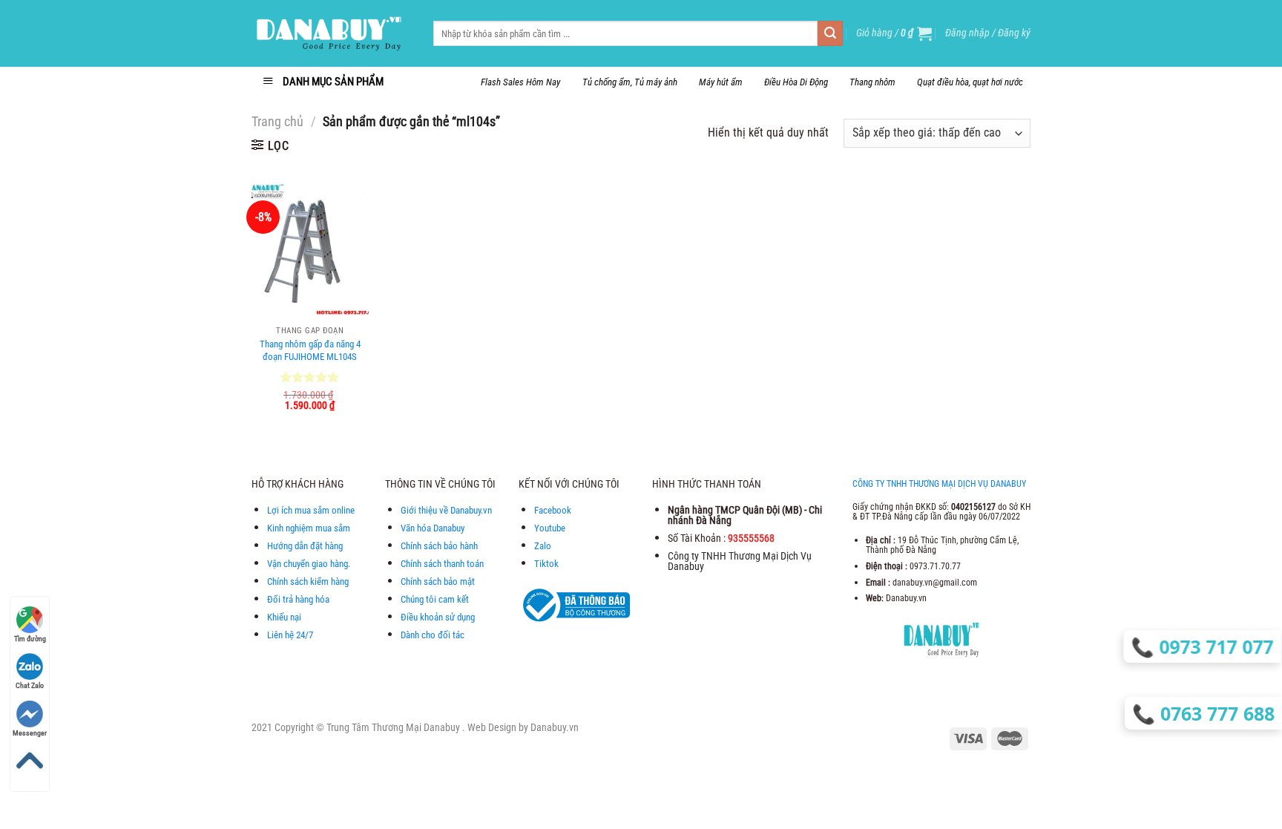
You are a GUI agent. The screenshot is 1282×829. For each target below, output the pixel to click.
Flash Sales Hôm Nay (520, 82)
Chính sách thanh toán (442, 563)
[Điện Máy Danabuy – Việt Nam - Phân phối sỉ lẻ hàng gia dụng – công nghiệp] (331, 33)
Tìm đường (30, 639)
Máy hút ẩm (721, 82)
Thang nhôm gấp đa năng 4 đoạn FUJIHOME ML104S (310, 350)
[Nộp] (830, 33)
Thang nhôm (872, 82)
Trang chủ (277, 121)
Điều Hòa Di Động (796, 82)
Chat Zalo (30, 685)
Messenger (30, 733)
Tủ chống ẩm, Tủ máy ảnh (629, 82)
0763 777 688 (1219, 713)
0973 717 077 (1217, 646)
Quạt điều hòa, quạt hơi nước (970, 82)
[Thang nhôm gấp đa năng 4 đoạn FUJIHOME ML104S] (310, 248)
